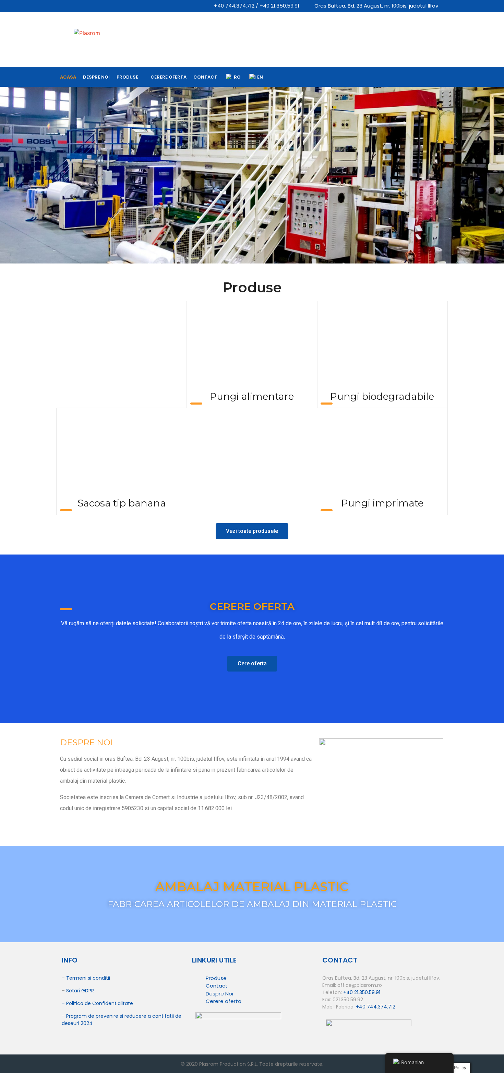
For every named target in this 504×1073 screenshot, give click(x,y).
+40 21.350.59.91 (361, 992)
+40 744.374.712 (375, 1006)
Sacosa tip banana (121, 503)
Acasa (68, 77)
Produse (127, 77)
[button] (252, 531)
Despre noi (96, 77)
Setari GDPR (80, 990)
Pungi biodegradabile (382, 396)
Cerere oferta (169, 77)
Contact (205, 77)
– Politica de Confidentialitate (97, 1003)
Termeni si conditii (88, 978)
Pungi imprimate (382, 503)
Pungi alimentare (252, 396)
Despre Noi (219, 993)
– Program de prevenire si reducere (105, 1016)
